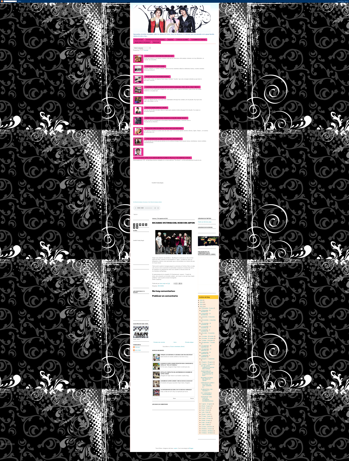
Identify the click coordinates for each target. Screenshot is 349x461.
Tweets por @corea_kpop (204, 222)
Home (174, 398)
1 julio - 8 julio (205, 412)
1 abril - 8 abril (205, 424)
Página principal (139, 39)
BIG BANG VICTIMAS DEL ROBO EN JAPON (207, 379)
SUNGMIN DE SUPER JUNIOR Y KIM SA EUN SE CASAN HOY (176, 381)
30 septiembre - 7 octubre (208, 342)
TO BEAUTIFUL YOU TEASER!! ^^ (206, 390)
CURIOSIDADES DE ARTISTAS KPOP (155, 97)
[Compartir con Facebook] (180, 283)
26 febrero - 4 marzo (206, 428)
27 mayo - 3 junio (206, 416)
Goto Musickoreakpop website (155, 202)
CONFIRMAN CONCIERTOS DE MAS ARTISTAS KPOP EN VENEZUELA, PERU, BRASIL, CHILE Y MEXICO (172, 87)
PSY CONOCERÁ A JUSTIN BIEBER (206, 393)
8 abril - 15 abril (205, 422)
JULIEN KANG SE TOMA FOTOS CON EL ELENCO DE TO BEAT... (207, 373)
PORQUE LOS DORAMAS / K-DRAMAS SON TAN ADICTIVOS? (177, 354)
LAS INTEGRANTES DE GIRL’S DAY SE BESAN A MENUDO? (176, 389)
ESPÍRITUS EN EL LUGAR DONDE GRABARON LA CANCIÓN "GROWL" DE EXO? (166, 118)
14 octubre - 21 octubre (207, 338)
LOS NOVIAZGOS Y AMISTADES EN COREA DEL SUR (159, 56)
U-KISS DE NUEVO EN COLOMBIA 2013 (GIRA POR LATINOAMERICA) (163, 138)
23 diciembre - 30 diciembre (205, 311)
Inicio (175, 342)
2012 (201, 306)
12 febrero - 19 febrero (207, 433)
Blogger (191, 448)
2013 (201, 304)
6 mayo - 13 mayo (206, 418)
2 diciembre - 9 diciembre (208, 317)
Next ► (192, 398)
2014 (201, 302)
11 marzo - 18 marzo (207, 426)
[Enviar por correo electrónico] (174, 283)
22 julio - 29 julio (205, 408)
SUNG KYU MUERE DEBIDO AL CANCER (156, 107)
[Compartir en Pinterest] (181, 283)
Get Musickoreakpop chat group (140, 202)
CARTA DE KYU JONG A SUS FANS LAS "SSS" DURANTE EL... (207, 385)
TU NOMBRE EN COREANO (198, 39)
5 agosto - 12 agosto (207, 404)
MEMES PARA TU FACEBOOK (142, 42)
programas (170, 39)
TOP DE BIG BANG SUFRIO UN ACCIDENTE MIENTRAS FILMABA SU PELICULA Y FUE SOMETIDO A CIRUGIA (162, 157)
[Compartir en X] (178, 283)
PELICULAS (156, 42)
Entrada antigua (189, 342)
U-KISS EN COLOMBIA (182, 39)
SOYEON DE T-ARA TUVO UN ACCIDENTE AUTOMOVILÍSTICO (207, 399)
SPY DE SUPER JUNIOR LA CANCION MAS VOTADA (207, 367)
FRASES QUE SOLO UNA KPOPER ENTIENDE (157, 76)
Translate (145, 50)
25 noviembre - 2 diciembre (208, 320)
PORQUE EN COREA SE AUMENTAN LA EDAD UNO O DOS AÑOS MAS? (164, 128)
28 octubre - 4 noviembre (207, 333)
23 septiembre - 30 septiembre (206, 346)
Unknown (137, 347)
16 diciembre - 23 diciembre (205, 314)
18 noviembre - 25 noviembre (206, 324)
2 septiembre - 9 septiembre (205, 356)
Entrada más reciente (159, 342)
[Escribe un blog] (176, 283)
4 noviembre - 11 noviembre (205, 330)
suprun (175, 448)
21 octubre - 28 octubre (207, 336)
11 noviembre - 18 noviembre (206, 327)
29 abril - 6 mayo (206, 420)
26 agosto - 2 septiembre (207, 358)
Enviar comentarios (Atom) (177, 346)
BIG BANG (161, 286)
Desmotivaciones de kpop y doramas (155, 39)
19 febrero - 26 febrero (207, 431)
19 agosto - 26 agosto (207, 362)
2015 (201, 300)
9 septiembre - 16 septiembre (206, 353)
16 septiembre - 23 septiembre (206, 349)
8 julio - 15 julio (205, 410)
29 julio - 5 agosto (206, 406)
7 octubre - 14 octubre (207, 340)
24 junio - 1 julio (205, 414)
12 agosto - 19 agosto (207, 364)
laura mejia (138, 350)
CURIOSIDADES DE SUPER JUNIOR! (155, 66)
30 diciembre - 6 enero (207, 308)
